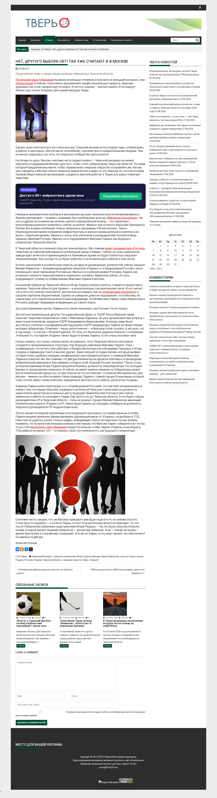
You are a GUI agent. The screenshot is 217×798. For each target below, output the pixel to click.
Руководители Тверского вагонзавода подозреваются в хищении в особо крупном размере (174, 298)
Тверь (85, 560)
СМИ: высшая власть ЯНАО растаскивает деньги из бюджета (118, 571)
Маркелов (113, 556)
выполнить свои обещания (48, 427)
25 (183, 260)
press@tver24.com (108, 767)
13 (198, 250)
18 (183, 255)
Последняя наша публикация (35, 79)
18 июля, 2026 (25, 618)
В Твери (49, 40)
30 (168, 264)
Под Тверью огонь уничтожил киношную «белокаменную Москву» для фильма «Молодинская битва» (170, 213)
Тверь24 (94, 560)
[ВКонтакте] (17, 549)
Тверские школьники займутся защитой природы (175, 221)
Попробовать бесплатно (120, 196)
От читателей (99, 40)
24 (175, 260)
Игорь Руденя (84, 556)
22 (160, 260)
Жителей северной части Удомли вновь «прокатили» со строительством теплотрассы (174, 316)
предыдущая (24, 83)
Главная (22, 40)
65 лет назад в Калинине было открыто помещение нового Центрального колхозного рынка (173, 150)
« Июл (152, 268)
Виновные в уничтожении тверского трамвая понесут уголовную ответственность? (173, 349)
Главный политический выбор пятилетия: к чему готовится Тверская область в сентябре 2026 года (174, 108)
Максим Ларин (99, 556)
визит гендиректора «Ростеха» (125, 248)
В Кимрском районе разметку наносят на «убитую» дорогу (45, 571)
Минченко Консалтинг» (123, 217)
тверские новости (72, 560)
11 (183, 250)
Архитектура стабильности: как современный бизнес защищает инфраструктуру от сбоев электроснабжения (173, 162)
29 (160, 264)
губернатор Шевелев (64, 556)
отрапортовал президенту (119, 292)
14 (153, 255)
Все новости (64, 40)
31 (175, 264)
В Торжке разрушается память (183, 307)
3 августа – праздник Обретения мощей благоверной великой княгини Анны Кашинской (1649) (174, 192)
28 (153, 264)
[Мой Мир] (26, 549)
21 (153, 260)
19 (190, 255)
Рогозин (28, 560)
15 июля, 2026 (68, 618)
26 (190, 260)
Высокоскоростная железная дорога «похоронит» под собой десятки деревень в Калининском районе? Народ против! (175, 328)
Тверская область (52, 560)
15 (160, 255)
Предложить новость (121, 40)
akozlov (38, 618)
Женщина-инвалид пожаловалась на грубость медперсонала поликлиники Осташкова (171, 361)
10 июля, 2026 (111, 618)
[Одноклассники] (22, 549)
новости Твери (127, 556)
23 (168, 260)
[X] (31, 549)
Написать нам (81, 40)
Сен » (159, 268)
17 (175, 255)
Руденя (38, 560)
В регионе (35, 40)
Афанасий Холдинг (42, 556)
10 (175, 250)
